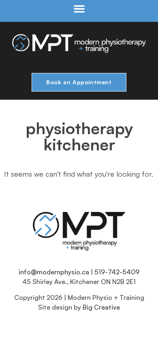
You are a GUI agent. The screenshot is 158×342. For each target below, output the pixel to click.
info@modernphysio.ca (54, 272)
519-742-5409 (116, 272)
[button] (79, 9)
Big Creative (101, 307)
